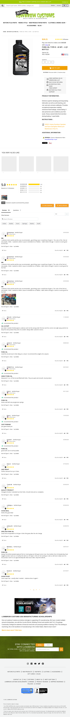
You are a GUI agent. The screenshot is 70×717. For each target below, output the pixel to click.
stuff (38, 223)
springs (24, 223)
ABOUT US (39, 679)
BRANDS (31, 681)
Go (61, 649)
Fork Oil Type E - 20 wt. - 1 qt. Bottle (10, 246)
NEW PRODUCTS (27, 671)
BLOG (39, 674)
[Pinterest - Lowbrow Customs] (43, 664)
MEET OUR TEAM (50, 679)
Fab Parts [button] (43, 22)
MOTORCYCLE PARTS (14, 671)
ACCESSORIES (56, 671)
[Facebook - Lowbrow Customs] (32, 664)
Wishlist (53, 5)
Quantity (44, 59)
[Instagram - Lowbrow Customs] (28, 664)
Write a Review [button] (63, 205)
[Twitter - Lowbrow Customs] (39, 664)
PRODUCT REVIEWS (42, 681)
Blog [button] (40, 25)
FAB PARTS (38, 671)
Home (4, 31)
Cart (66, 5)
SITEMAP (38, 684)
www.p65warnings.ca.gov (51, 139)
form (17, 223)
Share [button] (4, 250)
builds (11, 223)
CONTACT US (17, 679)
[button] (65, 250)
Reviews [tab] (4, 210)
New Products (34, 22)
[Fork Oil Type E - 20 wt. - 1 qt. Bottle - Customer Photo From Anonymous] (4, 197)
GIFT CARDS (31, 674)
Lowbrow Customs (12, 699)
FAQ (24, 679)
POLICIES (30, 684)
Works (32, 223)
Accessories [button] (32, 25)
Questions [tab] (16, 210)
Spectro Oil (45, 52)
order (4, 223)
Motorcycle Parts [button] (10, 22)
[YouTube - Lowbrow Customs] (35, 664)
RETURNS (31, 679)
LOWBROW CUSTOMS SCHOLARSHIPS (16, 681)
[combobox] (22, 5)
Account (59, 5)
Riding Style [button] (23, 22)
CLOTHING (46, 671)
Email (40, 645)
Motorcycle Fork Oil (13, 31)
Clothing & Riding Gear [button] (57, 22)
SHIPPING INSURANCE (57, 681)
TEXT (48, 645)
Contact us (65, 2)
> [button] (39, 589)
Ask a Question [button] (48, 205)
